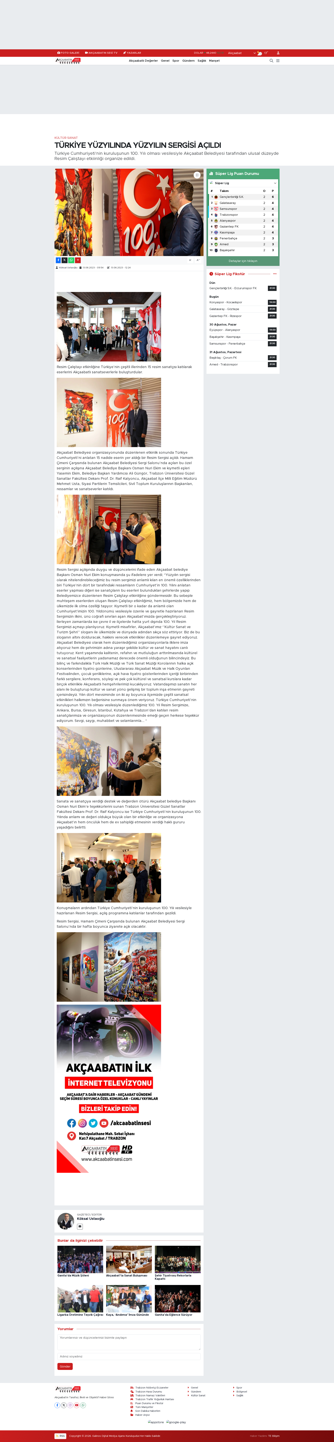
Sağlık (202, 60)
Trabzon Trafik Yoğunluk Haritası (154, 1399)
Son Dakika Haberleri (147, 1411)
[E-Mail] (80, 1227)
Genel (165, 60)
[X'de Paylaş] (64, 260)
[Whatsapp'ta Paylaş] (71, 260)
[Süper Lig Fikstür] (275, 274)
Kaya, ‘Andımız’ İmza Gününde (127, 1314)
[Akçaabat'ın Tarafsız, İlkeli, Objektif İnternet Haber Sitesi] (67, 60)
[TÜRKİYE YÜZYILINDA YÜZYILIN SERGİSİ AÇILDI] (129, 212)
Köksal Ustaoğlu (68, 268)
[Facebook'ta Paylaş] (58, 260)
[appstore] (156, 1422)
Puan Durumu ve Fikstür (149, 1403)
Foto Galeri (70, 53)
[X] (64, 1405)
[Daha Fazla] (78, 260)
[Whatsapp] (83, 1405)
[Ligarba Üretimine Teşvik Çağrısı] (80, 1298)
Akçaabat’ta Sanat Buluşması (126, 1275)
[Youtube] (76, 1405)
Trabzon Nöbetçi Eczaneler (151, 1387)
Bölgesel (241, 1391)
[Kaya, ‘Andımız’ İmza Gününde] (129, 1298)
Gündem (188, 60)
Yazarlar (134, 53)
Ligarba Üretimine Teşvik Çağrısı (80, 1314)
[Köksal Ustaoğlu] (65, 1220)
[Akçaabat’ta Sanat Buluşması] (129, 1259)
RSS (62, 1436)
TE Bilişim (274, 1436)
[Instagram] (70, 1405)
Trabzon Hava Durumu (148, 1391)
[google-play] (176, 1422)
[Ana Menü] (278, 61)
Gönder (65, 1366)
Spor (175, 60)
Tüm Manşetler (144, 1407)
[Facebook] (57, 1405)
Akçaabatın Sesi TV (103, 53)
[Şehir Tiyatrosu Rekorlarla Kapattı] (178, 1259)
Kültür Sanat (66, 137)
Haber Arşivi (142, 1415)
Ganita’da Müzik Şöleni (73, 1275)
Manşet (214, 60)
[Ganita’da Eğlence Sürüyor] (178, 1298)
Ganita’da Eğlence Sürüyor (173, 1314)
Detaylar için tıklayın (243, 260)
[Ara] (271, 61)
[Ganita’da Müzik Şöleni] (80, 1259)
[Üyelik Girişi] (277, 53)
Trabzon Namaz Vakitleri (150, 1395)
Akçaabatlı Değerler (143, 60)
